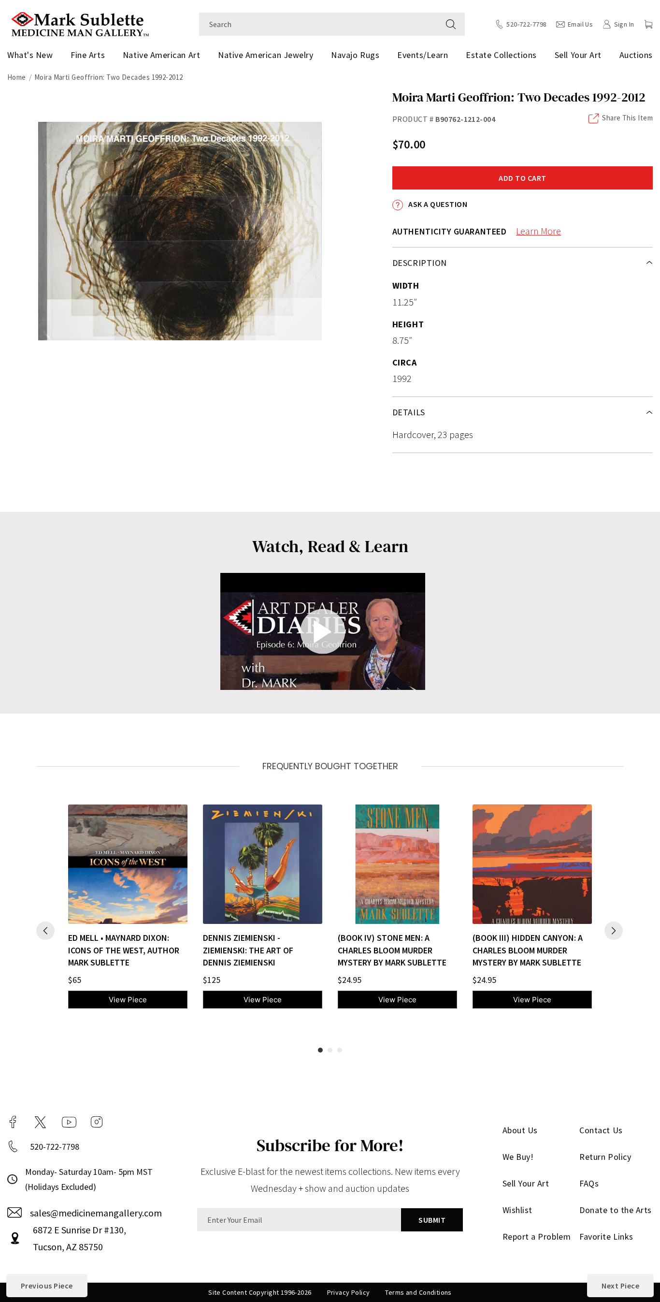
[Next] (613, 931)
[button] (648, 24)
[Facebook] (13, 1122)
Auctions (636, 54)
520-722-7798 (54, 1146)
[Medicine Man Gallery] (80, 23)
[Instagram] (96, 1122)
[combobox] (318, 24)
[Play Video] (323, 631)
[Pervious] (45, 931)
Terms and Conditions (418, 1292)
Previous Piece (47, 1285)
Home (16, 77)
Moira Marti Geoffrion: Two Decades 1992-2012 (108, 77)
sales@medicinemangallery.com (96, 1213)
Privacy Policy (348, 1292)
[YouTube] (69, 1122)
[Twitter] (40, 1122)
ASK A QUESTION (437, 204)
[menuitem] (32, 55)
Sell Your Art (578, 54)
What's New (30, 54)
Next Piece (620, 1285)
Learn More (538, 231)
